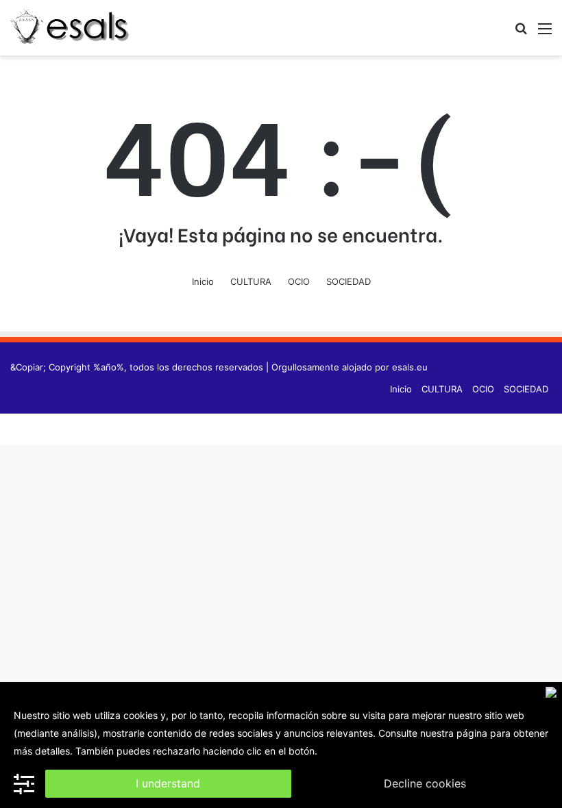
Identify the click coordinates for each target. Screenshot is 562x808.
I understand (168, 783)
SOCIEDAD (348, 281)
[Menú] (545, 33)
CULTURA (250, 281)
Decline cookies (425, 783)
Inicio (203, 281)
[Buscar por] (521, 33)
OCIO (299, 281)
